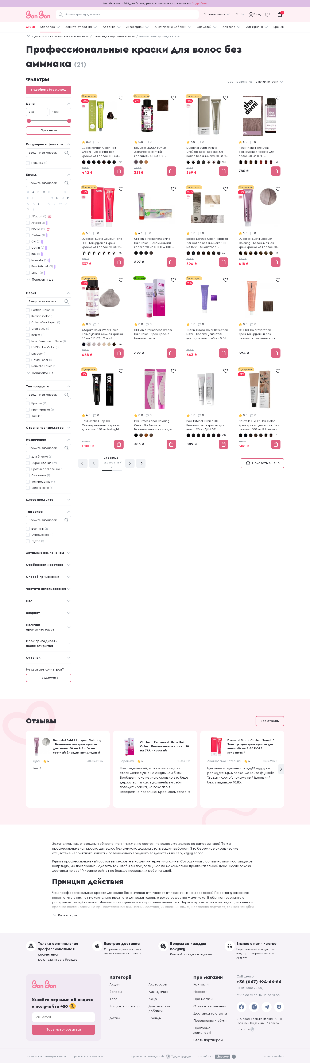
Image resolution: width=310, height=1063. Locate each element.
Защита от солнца (78, 26)
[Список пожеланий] (121, 97)
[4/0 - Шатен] (208, 253)
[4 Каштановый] (146, 435)
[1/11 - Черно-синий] (89, 162)
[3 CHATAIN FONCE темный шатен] (89, 253)
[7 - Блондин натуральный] (261, 253)
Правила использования (88, 1056)
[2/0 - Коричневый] (94, 162)
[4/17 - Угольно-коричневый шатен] (214, 253)
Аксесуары (157, 984)
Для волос (47, 26)
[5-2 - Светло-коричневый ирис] (136, 162)
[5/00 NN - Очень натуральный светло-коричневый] (214, 435)
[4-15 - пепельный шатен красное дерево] (214, 162)
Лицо (152, 999)
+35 (119, 253)
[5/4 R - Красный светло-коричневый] (219, 435)
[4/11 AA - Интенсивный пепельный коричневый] (198, 435)
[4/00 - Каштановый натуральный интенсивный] (109, 162)
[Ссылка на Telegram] (266, 1007)
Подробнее (199, 3)
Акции (30, 26)
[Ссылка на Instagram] (254, 1007)
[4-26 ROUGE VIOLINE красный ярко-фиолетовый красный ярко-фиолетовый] (109, 253)
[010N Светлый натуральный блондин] (109, 344)
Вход (256, 14)
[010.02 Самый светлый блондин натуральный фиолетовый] (89, 344)
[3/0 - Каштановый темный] (99, 162)
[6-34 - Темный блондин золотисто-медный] (251, 253)
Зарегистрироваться (63, 1029)
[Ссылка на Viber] (279, 1007)
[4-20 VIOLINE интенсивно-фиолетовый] (104, 253)
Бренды (279, 26)
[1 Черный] (136, 435)
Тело (113, 999)
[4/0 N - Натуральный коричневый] (193, 435)
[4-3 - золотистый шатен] (219, 162)
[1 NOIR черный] (84, 253)
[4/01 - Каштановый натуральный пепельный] (114, 162)
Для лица (109, 26)
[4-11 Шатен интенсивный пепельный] (208, 162)
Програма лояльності (202, 1030)
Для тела (228, 26)
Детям (114, 1018)
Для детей (204, 26)
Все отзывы (269, 721)
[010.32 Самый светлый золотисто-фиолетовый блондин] (104, 344)
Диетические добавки (170, 26)
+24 (119, 344)
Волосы (115, 991)
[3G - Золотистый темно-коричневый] (251, 162)
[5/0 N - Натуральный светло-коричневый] (208, 435)
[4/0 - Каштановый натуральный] (104, 162)
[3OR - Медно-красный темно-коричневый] (261, 162)
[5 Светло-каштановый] (151, 435)
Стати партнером (208, 1040)
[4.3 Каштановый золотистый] (266, 435)
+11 (275, 435)
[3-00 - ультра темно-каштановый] (198, 162)
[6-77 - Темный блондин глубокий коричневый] (256, 253)
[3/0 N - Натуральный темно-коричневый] (188, 435)
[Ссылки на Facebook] (242, 1007)
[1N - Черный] (241, 162)
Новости (200, 991)
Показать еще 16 (265, 463)
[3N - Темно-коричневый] (256, 162)
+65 (224, 253)
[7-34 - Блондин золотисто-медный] (146, 162)
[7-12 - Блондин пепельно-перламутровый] (266, 253)
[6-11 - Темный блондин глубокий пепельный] (246, 253)
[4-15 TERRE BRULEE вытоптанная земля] (99, 253)
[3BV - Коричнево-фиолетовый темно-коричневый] (246, 162)
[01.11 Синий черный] (84, 344)
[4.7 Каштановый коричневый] (271, 435)
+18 (224, 435)
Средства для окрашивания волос (114, 36)
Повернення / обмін (209, 1020)
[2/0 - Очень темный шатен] (198, 253)
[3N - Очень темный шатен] (146, 253)
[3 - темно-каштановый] (193, 162)
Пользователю (214, 14)
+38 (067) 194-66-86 (259, 982)
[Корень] (28, 36)
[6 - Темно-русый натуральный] (141, 162)
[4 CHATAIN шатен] (94, 253)
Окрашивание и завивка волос (69, 36)
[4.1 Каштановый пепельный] (261, 435)
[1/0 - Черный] (84, 162)
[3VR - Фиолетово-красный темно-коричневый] (271, 162)
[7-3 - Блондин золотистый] (271, 253)
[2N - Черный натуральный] (141, 253)
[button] (281, 769)
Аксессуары (135, 26)
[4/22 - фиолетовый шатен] (219, 253)
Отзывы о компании (209, 1006)
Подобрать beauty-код (48, 89)
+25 (276, 253)
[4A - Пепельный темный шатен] (151, 253)
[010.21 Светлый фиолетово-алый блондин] (99, 344)
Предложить (48, 677)
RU (237, 14)
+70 (119, 162)
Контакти (201, 984)
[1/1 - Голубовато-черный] (193, 253)
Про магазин (203, 999)
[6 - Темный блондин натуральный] (241, 253)
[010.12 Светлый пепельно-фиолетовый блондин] (94, 344)
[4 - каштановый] (203, 162)
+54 (224, 162)
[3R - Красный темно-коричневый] (266, 162)
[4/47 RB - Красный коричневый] (203, 435)
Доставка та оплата (210, 1013)
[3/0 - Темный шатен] (203, 253)
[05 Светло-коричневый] (114, 344)
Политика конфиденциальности (46, 1056)
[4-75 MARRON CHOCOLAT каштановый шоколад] (114, 253)
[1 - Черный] (188, 162)
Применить (49, 130)
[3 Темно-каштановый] (141, 435)
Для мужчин (254, 26)
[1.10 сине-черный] (246, 435)
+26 (276, 162)
